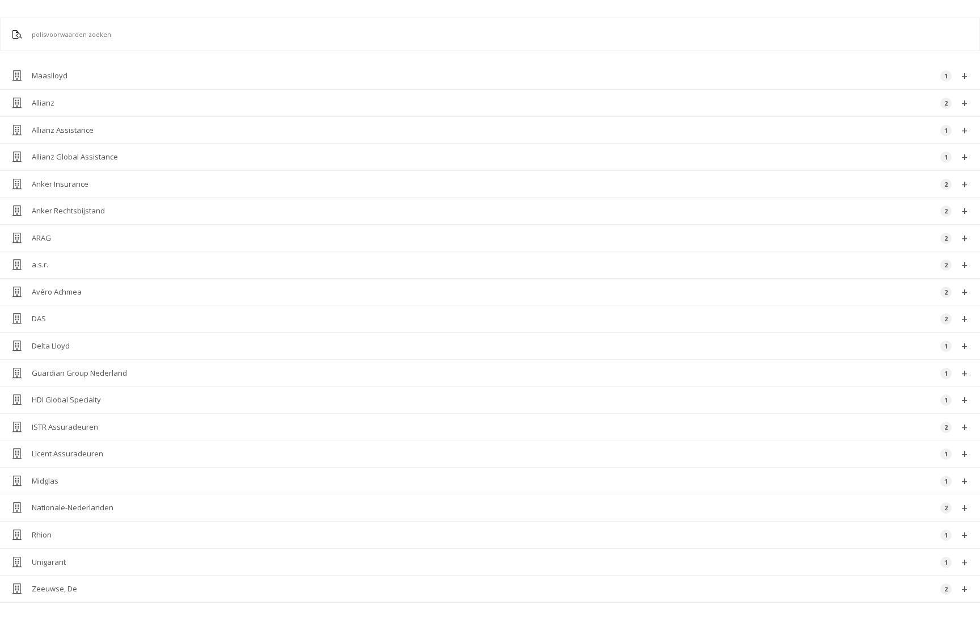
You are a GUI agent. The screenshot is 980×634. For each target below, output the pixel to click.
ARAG (500, 238)
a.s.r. (500, 264)
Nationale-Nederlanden (500, 507)
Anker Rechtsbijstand (500, 211)
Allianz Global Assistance (500, 157)
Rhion (500, 535)
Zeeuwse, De (500, 589)
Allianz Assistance (500, 130)
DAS (500, 318)
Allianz (500, 103)
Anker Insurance (500, 184)
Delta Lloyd (500, 346)
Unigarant (500, 562)
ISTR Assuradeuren (500, 427)
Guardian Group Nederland (500, 373)
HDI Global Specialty (500, 400)
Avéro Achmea (500, 292)
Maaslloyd (500, 75)
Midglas (500, 481)
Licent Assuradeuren (500, 453)
